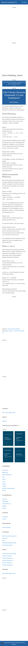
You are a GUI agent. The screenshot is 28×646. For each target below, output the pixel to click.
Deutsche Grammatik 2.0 (9, 2)
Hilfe (3, 540)
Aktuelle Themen (6, 503)
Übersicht (4, 499)
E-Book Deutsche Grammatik (9, 553)
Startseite (4, 421)
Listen (3, 481)
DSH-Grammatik (6, 527)
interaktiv (4, 506)
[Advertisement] (14, 22)
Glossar (4, 479)
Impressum (14, 644)
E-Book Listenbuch (6, 556)
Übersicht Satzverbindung (14, 329)
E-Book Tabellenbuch (7, 565)
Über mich (4, 538)
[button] (2, 643)
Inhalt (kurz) (5, 470)
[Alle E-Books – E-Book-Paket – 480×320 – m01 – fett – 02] (14, 104)
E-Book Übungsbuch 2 (7, 560)
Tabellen (4, 484)
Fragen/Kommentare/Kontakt (9, 542)
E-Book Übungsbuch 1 (7, 558)
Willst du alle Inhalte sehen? (8, 412)
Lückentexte (5, 516)
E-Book (4, 490)
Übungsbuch (5, 501)
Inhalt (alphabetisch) (7, 474)
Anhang (4, 486)
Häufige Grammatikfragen (8, 488)
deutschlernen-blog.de (7, 545)
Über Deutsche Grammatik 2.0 (9, 536)
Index (3, 477)
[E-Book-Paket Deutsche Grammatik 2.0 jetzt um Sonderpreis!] (14, 86)
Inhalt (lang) (5, 472)
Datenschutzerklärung (19, 642)
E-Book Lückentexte (7, 562)
